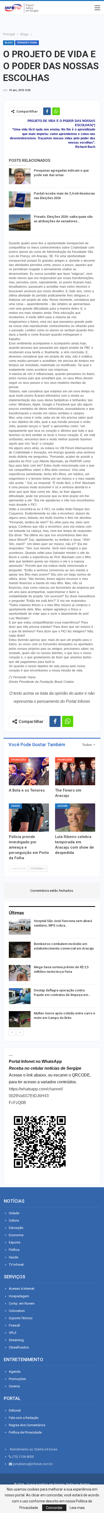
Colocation (17, 1311)
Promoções (18, 760)
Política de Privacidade (25, 1432)
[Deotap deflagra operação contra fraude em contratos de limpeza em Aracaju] (20, 996)
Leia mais (77, 1507)
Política (14, 1250)
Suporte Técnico (21, 1318)
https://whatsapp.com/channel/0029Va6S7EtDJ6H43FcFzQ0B (36, 1096)
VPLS (12, 1333)
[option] (52, 974)
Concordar (54, 1508)
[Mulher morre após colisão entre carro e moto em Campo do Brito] (20, 1019)
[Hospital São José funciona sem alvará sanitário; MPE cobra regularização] (20, 927)
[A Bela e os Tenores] (29, 771)
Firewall (14, 1325)
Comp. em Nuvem (22, 1303)
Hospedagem (19, 1296)
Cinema (14, 1386)
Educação (16, 1228)
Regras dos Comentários (27, 1425)
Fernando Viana (27, 42)
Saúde (13, 1257)
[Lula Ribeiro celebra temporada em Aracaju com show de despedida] (75, 817)
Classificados (19, 1347)
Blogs (9, 42)
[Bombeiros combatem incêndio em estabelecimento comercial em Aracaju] (20, 950)
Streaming (16, 1340)
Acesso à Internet (21, 1288)
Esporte (14, 1242)
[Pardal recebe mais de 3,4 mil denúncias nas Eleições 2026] (20, 199)
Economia (16, 1235)
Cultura (62, 806)
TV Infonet (16, 1264)
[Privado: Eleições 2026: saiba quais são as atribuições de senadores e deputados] (20, 222)
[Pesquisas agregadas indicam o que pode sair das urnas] (20, 176)
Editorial (15, 1410)
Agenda (14, 1371)
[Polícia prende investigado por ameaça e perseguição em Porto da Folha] (29, 817)
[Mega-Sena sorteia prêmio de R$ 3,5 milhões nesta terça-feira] (20, 973)
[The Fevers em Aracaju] (75, 771)
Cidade (15, 806)
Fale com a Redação (24, 1418)
